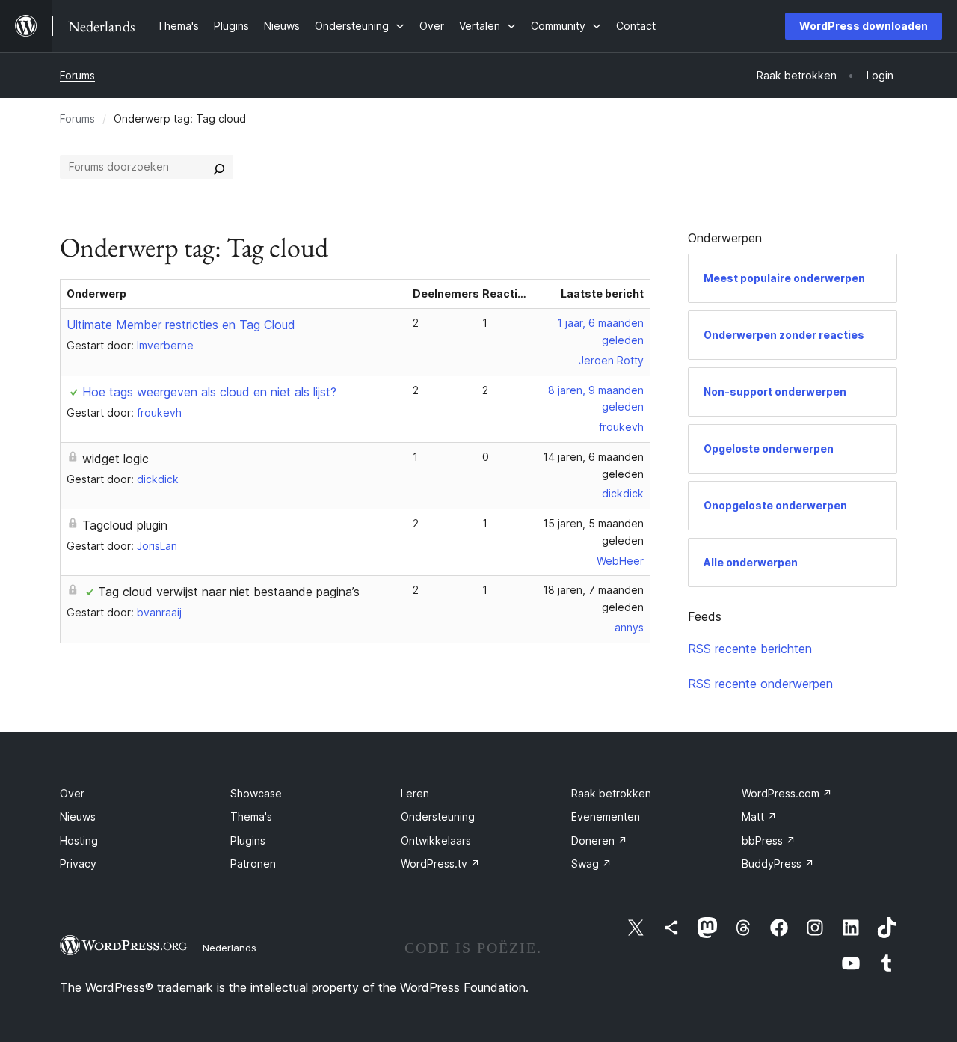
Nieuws (78, 816)
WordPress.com (787, 793)
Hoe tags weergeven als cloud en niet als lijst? (209, 391)
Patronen (253, 863)
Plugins (247, 840)
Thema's (251, 816)
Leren (415, 793)
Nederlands (229, 948)
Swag (591, 863)
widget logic (115, 458)
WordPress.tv (440, 863)
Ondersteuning (438, 816)
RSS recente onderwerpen (760, 683)
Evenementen (605, 816)
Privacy (78, 863)
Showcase (256, 793)
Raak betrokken (611, 793)
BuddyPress (778, 863)
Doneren (599, 840)
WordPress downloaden (863, 25)
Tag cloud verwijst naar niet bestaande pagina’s (229, 591)
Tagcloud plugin (124, 525)
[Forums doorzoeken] (219, 167)
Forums (77, 75)
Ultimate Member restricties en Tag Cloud (181, 324)
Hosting (79, 840)
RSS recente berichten (750, 648)
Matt (759, 816)
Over (72, 793)
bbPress (769, 840)
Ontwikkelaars (436, 840)
